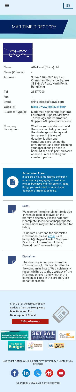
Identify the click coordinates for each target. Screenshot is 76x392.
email (51, 236)
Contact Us (65, 360)
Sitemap (38, 363)
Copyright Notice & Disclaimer (20, 360)
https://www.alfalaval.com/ (48, 106)
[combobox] (68, 6)
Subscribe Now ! (30, 321)
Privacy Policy (48, 360)
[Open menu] (7, 5)
